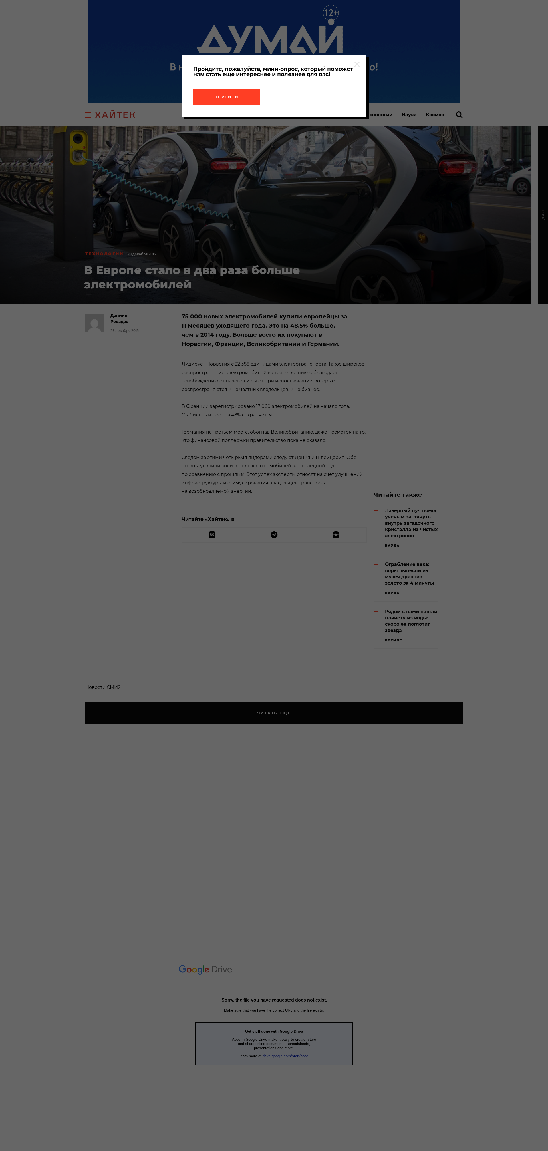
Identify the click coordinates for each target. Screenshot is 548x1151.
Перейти (226, 97)
